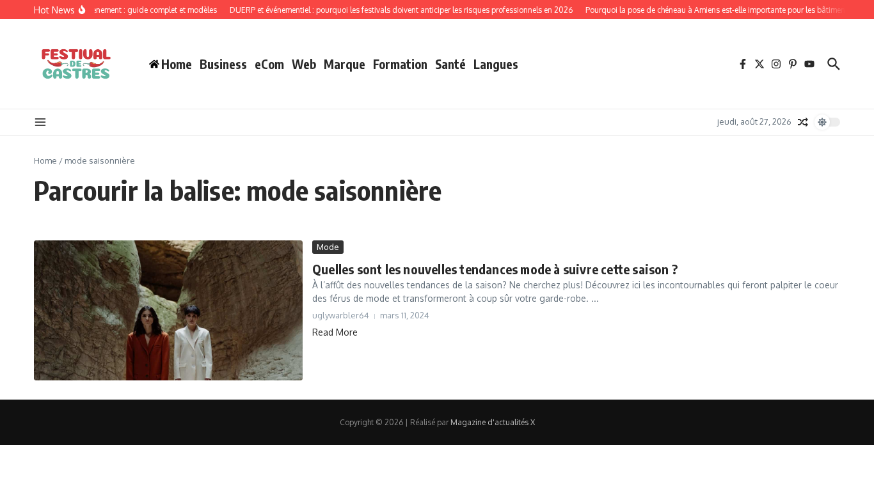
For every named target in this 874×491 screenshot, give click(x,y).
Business (223, 64)
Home (45, 160)
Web (304, 64)
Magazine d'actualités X (492, 422)
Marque (344, 64)
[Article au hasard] (803, 122)
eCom (269, 64)
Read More (335, 332)
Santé (450, 64)
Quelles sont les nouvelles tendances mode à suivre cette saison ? (495, 269)
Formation (400, 64)
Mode (328, 247)
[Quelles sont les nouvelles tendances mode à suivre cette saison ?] (168, 310)
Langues (495, 64)
